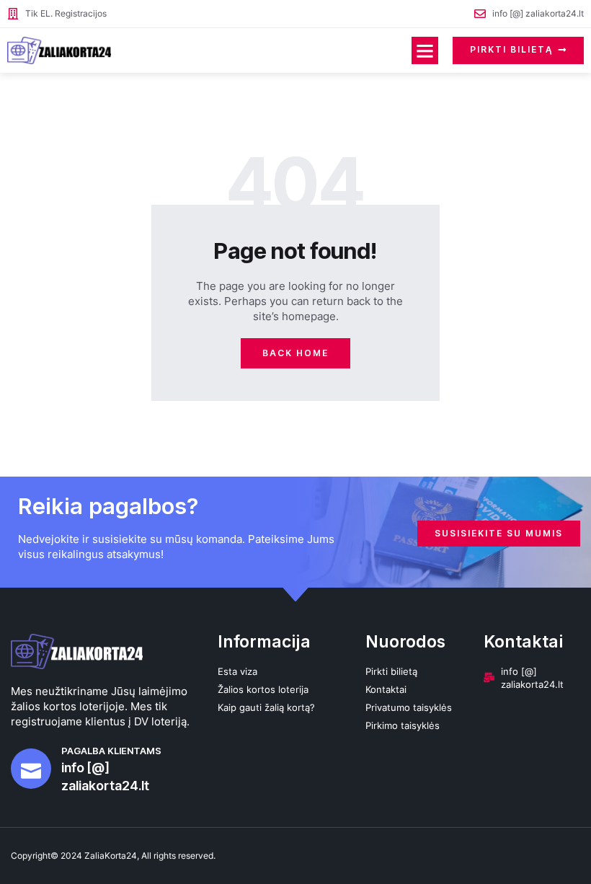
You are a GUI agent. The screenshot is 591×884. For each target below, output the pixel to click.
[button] (425, 50)
